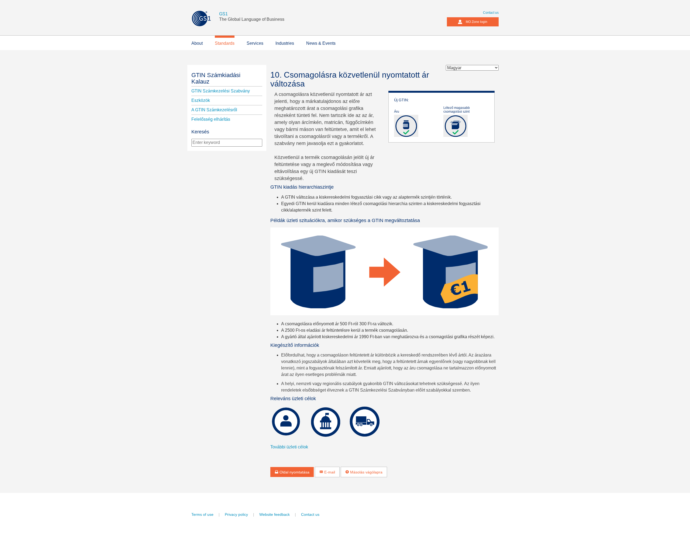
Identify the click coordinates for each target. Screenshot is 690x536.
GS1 (223, 14)
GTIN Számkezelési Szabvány (220, 91)
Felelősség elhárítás (210, 119)
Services (255, 43)
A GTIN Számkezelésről (214, 110)
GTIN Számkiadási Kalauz (215, 78)
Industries (284, 43)
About (197, 43)
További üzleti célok (289, 447)
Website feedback (274, 514)
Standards (224, 43)
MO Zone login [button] (476, 22)
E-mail (329, 472)
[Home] (205, 18)
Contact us (491, 13)
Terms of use (202, 514)
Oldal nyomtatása (293, 472)
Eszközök (200, 100)
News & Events (321, 43)
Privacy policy (236, 514)
